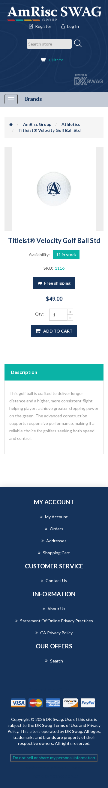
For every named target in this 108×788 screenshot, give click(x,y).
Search (56, 660)
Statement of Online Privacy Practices (56, 620)
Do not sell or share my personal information (54, 757)
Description (24, 372)
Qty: (39, 313)
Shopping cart (56, 552)
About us (56, 608)
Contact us (56, 580)
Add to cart (58, 330)
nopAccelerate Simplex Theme (54, 767)
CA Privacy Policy (56, 632)
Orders (56, 528)
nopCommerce (66, 689)
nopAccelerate (64, 775)
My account (56, 516)
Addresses (56, 540)
